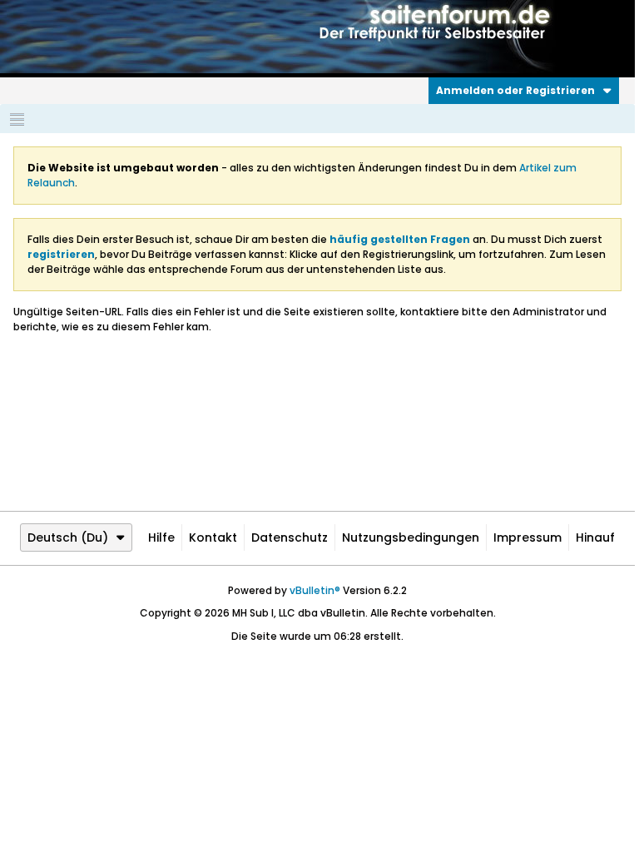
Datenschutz (289, 537)
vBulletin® (315, 590)
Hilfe (161, 537)
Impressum (527, 537)
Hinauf (595, 537)
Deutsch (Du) (67, 537)
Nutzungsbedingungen (410, 537)
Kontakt (213, 537)
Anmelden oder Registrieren (515, 90)
